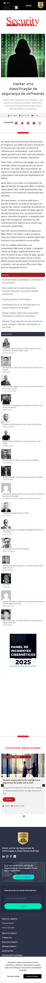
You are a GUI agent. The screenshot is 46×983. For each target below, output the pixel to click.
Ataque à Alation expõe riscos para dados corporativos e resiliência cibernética (20, 314)
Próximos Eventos (8, 923)
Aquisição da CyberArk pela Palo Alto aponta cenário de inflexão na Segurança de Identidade (24, 495)
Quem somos (7, 951)
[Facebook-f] (11, 856)
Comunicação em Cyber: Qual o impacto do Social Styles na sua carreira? (23, 368)
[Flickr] (14, 856)
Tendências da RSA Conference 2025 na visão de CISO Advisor (22, 424)
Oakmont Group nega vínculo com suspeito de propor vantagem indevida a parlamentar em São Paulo (22, 324)
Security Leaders (9, 919)
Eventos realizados (8, 927)
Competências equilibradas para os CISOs (16, 513)
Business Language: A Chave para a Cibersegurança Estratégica (23, 477)
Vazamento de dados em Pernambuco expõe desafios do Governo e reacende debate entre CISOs (24, 602)
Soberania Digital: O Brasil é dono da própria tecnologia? (20, 460)
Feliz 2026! (6, 584)
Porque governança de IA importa (16, 299)
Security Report (9, 933)
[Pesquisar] (16, 7)
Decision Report (9, 946)
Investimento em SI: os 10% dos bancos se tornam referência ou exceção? (21, 306)
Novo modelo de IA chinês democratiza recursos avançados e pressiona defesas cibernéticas (20, 291)
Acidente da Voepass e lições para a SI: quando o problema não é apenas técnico (23, 567)
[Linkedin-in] (3, 856)
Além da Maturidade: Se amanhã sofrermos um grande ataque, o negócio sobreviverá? (23, 621)
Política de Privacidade (12, 955)
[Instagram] (7, 856)
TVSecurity (7, 938)
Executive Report (10, 942)
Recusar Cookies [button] (13, 976)
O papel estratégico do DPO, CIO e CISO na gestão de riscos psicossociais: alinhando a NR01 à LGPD (22, 349)
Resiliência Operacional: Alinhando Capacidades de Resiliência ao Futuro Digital (23, 531)
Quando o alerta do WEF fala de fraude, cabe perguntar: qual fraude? (22, 442)
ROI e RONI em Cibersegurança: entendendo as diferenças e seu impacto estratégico (23, 406)
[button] (7, 3)
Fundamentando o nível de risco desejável (16, 549)
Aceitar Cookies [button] (32, 976)
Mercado (36, 115)
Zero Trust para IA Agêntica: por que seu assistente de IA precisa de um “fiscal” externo (23, 387)
